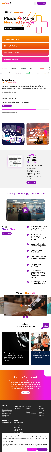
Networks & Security (7, 407)
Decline (42, 449)
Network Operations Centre (26, 109)
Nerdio (28, 408)
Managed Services (6, 409)
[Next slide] (27, 313)
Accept (31, 449)
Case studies (42, 409)
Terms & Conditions (19, 432)
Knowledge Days (43, 406)
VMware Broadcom (31, 409)
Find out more (31, 178)
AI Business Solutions (7, 404)
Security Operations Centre (10, 109)
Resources (41, 404)
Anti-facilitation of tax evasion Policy (18, 419)
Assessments (42, 411)
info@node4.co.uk (6, 418)
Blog (40, 402)
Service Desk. (39, 109)
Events (40, 408)
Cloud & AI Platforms (7, 406)
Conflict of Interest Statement (19, 422)
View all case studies (45, 321)
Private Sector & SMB (19, 402)
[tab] (25, 92)
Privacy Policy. (10, 441)
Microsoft (28, 402)
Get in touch (25, 388)
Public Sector (17, 404)
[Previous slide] (24, 313)
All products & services (5, 412)
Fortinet (28, 404)
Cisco (27, 406)
